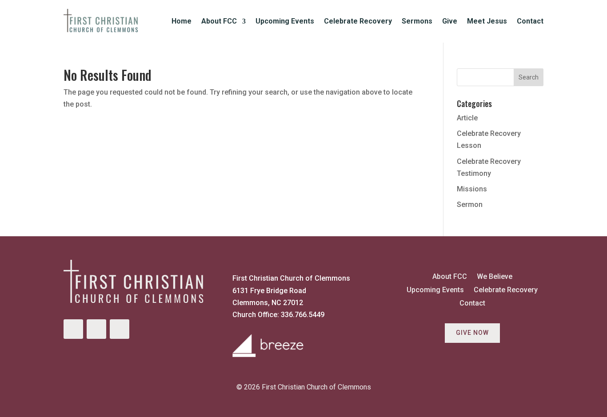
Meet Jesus (487, 21)
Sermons (417, 21)
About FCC (219, 21)
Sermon (470, 204)
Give (449, 21)
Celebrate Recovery (358, 21)
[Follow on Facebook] (73, 329)
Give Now (472, 332)
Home (182, 21)
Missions (472, 189)
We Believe (494, 277)
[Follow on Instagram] (96, 329)
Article (467, 118)
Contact (530, 21)
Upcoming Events (285, 21)
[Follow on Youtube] (119, 329)
